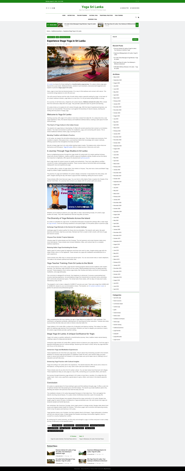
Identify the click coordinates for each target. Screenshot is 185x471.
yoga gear (116, 333)
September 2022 (118, 145)
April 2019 (116, 256)
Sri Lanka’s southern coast (96, 286)
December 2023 (117, 107)
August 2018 (117, 280)
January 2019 (117, 265)
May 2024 (116, 92)
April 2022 (116, 160)
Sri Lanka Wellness (53, 428)
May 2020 (116, 220)
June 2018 (116, 286)
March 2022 (116, 163)
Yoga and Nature (90, 428)
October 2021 (117, 178)
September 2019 (118, 241)
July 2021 (116, 187)
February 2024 (117, 101)
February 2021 (117, 196)
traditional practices (106, 15)
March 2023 (116, 127)
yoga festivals (117, 330)
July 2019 (116, 247)
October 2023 (117, 113)
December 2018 (117, 268)
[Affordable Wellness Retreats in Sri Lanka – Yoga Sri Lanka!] (115, 25)
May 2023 (116, 122)
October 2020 (117, 208)
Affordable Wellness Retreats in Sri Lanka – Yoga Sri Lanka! (135, 24)
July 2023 (116, 119)
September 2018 (118, 277)
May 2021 (116, 190)
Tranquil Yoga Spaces (77, 428)
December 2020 (117, 202)
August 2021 (117, 184)
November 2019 (117, 235)
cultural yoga (93, 15)
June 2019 (116, 250)
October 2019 (117, 238)
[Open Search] (136, 17)
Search (115, 36)
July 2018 (116, 283)
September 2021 (118, 181)
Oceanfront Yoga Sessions (97, 425)
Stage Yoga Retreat (65, 428)
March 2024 (116, 98)
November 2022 (117, 139)
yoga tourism (119, 15)
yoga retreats (52, 223)
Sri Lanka (50, 84)
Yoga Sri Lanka (92, 7)
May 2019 (116, 253)
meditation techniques (119, 318)
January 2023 (117, 133)
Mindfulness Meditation (82, 425)
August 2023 (117, 116)
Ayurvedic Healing (57, 425)
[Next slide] (138, 1)
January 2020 (117, 229)
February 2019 (117, 262)
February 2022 (117, 166)
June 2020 (116, 217)
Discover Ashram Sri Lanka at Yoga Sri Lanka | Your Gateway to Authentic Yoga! (66, 451)
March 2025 (116, 77)
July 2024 (116, 86)
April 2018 (116, 289)
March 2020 (116, 226)
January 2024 (117, 104)
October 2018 (117, 274)
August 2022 (117, 148)
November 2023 (117, 110)
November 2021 (117, 175)
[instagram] (48, 8)
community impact (118, 303)
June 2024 (116, 89)
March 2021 (116, 193)
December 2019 (117, 232)
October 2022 (117, 142)
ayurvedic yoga (92, 19)
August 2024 (117, 83)
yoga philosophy (118, 336)
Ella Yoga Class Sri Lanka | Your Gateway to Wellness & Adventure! (116, 1)
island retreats (117, 312)
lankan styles (117, 315)
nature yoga (71, 15)
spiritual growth (85, 158)
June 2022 (116, 154)
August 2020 (117, 214)
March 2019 (116, 259)
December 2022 (117, 136)
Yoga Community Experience (55, 430)
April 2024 (116, 95)
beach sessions (117, 300)
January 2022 (117, 169)
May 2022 (116, 157)
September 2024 (118, 80)
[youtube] (54, 8)
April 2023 (116, 125)
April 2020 (116, 223)
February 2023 (117, 131)
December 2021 (117, 172)
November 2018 (117, 271)
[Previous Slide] (136, 1)
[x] (50, 8)
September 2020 (118, 211)
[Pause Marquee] (137, 25)
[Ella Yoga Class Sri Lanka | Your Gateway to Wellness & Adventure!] (72, 25)
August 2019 (117, 244)
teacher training (82, 15)
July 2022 (116, 151)
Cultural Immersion (69, 425)
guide (63, 15)
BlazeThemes (107, 468)
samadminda (51, 44)
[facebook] (46, 8)
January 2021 (117, 199)
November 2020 (117, 205)
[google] (52, 8)
